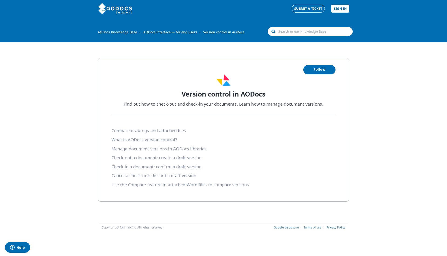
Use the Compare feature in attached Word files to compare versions (180, 184)
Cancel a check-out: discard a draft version (154, 175)
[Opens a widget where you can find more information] (17, 248)
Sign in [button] (340, 8)
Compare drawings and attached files (149, 130)
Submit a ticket (308, 8)
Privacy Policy (335, 227)
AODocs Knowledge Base (117, 32)
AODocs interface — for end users (170, 32)
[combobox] (310, 31)
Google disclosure (286, 227)
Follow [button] (319, 69)
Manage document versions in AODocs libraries (159, 149)
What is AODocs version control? (144, 139)
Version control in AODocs (223, 32)
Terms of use (312, 227)
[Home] (115, 8)
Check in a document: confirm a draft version (157, 167)
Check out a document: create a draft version (157, 157)
